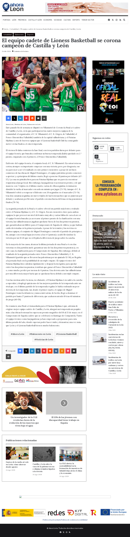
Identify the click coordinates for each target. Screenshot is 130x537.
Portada (6, 20)
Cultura (67, 20)
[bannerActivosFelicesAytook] (44, 375)
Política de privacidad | (52, 520)
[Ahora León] (13, 7)
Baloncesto (19, 35)
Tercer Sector (88, 20)
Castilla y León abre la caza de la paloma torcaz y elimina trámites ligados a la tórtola (44, 468)
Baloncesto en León (41, 334)
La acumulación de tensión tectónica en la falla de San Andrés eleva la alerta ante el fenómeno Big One (108, 240)
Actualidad (14, 29)
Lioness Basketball (67, 334)
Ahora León (18, 334)
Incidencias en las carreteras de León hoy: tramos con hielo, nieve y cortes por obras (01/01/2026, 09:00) (116, 342)
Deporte (76, 20)
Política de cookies (68, 520)
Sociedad (58, 20)
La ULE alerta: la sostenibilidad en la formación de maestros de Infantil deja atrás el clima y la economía (70, 468)
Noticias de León (44, 339)
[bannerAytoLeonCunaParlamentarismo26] (108, 201)
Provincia (22, 20)
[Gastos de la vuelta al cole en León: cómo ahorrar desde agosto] (17, 453)
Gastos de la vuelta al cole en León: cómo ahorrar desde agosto (17, 464)
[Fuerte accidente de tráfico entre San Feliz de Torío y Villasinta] (100, 305)
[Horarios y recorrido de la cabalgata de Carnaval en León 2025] (100, 320)
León (14, 20)
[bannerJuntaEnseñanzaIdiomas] (108, 124)
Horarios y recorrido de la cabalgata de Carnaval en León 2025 (115, 322)
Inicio (5, 29)
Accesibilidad (82, 520)
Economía (48, 20)
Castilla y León (35, 20)
